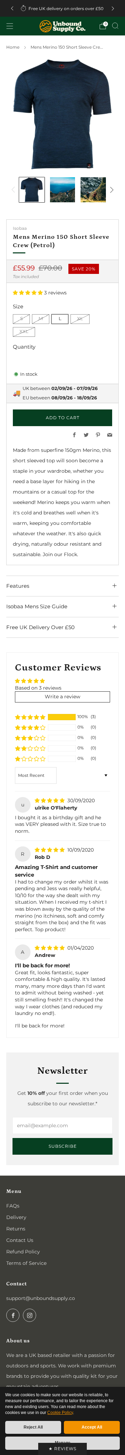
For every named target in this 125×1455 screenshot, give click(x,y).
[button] (28, 293)
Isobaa (20, 228)
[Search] (115, 25)
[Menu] (9, 26)
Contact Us (19, 1240)
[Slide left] (14, 189)
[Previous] (12, 8)
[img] (50, 800)
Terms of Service (26, 1263)
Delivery (16, 1217)
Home (12, 47)
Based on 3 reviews (38, 688)
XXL (23, 331)
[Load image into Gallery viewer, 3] (93, 190)
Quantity (24, 346)
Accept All (92, 1427)
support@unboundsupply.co (40, 1298)
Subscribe (63, 1146)
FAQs (12, 1206)
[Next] (113, 8)
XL (80, 318)
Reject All (33, 1427)
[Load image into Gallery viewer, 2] (63, 190)
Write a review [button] (62, 696)
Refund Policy (23, 1252)
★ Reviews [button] (62, 1448)
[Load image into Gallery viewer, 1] (32, 190)
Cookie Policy (60, 1412)
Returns (15, 1229)
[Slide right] (110, 189)
